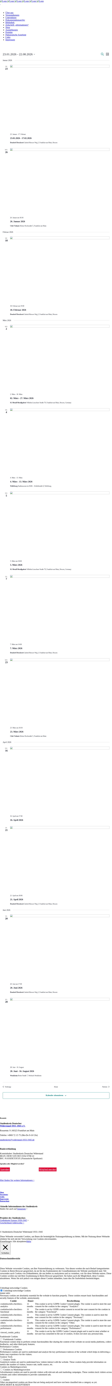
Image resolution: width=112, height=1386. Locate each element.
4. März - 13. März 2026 (21, 481)
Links (2, 1197)
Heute (56, 1087)
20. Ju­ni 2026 (16, 988)
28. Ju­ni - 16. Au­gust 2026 (22, 1071)
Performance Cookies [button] (9, 1347)
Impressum (4, 1199)
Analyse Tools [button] (6, 1357)
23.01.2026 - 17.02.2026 (21, 138)
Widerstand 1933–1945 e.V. (12, 1126)
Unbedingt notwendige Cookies (17, 1290)
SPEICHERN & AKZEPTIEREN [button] (15, 1385)
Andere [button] (3, 1377)
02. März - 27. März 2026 (21, 398)
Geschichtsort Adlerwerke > (12, 1223)
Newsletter (4, 1194)
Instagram (21, 1209)
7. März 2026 (16, 648)
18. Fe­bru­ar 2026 (18, 310)
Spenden (4, 1169)
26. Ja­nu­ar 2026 (17, 221)
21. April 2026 (16, 899)
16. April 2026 (16, 820)
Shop (2, 1192)
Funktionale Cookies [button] (9, 1336)
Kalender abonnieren (54, 1095)
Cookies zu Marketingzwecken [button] (13, 1367)
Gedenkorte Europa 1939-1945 (13, 1220)
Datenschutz (4, 1201)
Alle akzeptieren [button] (19, 1241)
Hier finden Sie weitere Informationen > (17, 1180)
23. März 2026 (16, 732)
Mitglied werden (47, 1169)
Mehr (28, 1241)
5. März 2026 (16, 565)
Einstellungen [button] (6, 1241)
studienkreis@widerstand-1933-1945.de (17, 1140)
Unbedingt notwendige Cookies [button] (13, 1288)
